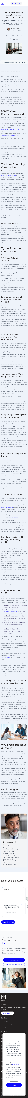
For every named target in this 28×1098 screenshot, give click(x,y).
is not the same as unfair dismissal (10, 135)
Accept (14, 1085)
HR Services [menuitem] (4, 1022)
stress (21, 546)
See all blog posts (8, 922)
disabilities (4, 722)
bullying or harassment (7, 507)
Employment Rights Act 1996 (8, 175)
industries (10, 436)
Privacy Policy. (15, 1064)
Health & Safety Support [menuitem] (8, 1028)
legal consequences (14, 517)
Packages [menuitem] (4, 1031)
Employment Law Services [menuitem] (8, 1025)
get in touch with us (6, 803)
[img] (22, 62)
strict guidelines (5, 524)
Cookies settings (14, 1081)
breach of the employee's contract (10, 129)
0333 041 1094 (9, 1013)
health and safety (5, 657)
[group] (14, 62)
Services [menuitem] (4, 1018)
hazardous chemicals (10, 612)
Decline (14, 1090)
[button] (2, 62)
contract (22, 755)
